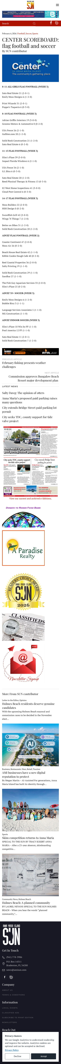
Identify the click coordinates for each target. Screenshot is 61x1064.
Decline (17, 1056)
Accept (43, 1056)
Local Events (10, 1008)
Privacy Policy (12, 1050)
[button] (57, 5)
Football (21, 33)
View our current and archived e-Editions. (30, 498)
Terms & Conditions (13, 995)
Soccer (28, 33)
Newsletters (9, 1022)
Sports (35, 33)
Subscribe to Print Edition (17, 1018)
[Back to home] (30, 5)
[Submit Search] (34, 23)
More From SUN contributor (20, 694)
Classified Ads (10, 1013)
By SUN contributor (14, 51)
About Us (7, 990)
